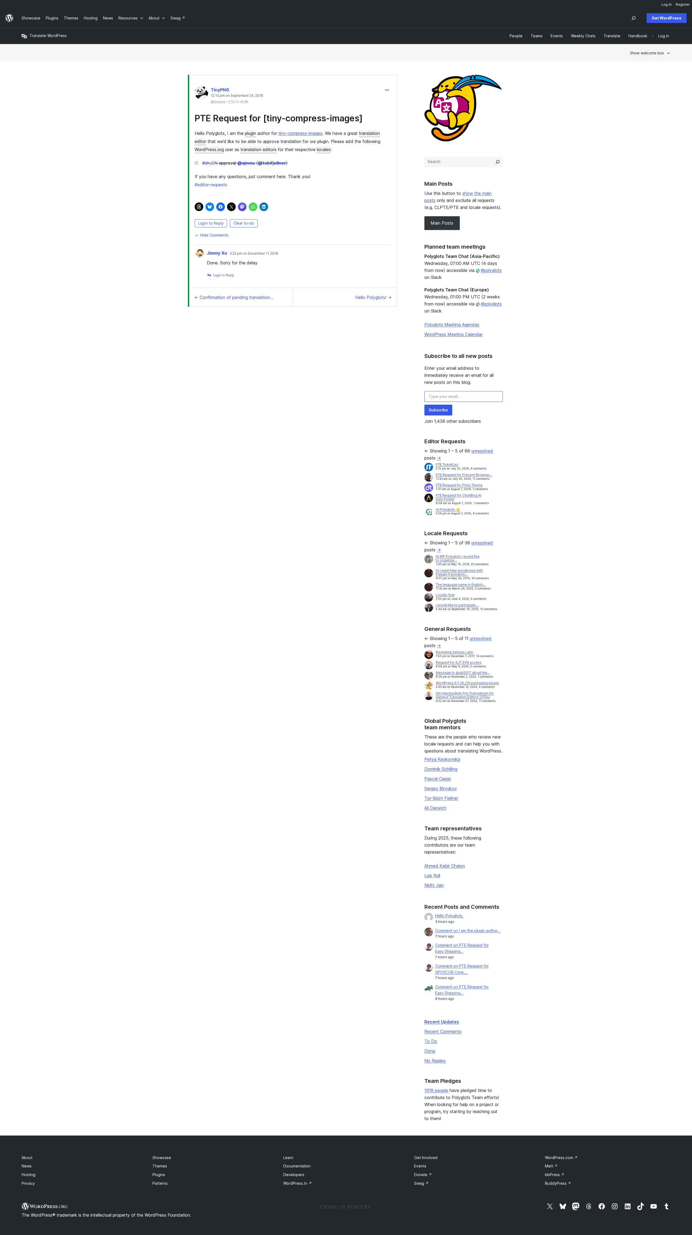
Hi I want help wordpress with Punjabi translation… (459, 572)
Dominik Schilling (440, 769)
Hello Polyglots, (449, 915)
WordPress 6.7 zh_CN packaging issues (467, 683)
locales (324, 149)
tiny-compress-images (300, 133)
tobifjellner (272, 163)
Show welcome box (647, 53)
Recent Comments (442, 1031)
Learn (288, 1157)
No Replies (435, 1060)
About (27, 1157)
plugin (250, 133)
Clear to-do (243, 223)
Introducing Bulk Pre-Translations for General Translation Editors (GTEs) (465, 695)
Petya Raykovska (442, 759)
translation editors (259, 149)
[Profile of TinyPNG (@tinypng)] (201, 94)
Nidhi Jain (434, 885)
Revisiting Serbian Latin (454, 652)
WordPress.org (209, 149)
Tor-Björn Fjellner (441, 798)
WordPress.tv (297, 1183)
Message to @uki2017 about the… (463, 673)
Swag (421, 1183)
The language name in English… (460, 584)
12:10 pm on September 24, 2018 (237, 96)
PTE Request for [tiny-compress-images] (279, 118)
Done (429, 1051)
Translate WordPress (48, 35)
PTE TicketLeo (447, 464)
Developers (293, 1174)
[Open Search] (633, 18)
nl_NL (244, 102)
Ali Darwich (435, 808)
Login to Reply (211, 223)
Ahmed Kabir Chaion (444, 865)
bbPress (554, 1174)
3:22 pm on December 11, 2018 (254, 253)
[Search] (498, 162)
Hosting (28, 1174)
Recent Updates (441, 1021)
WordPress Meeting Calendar (453, 334)
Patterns (160, 1183)
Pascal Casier (437, 778)
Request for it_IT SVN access (458, 662)
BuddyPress (558, 1183)
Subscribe (438, 410)
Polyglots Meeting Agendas (451, 324)
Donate (423, 1174)
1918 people (436, 1090)
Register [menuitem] (683, 4)
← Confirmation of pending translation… (233, 297)
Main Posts (442, 223)
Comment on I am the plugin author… (467, 930)
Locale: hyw (445, 595)
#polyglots (491, 270)
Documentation (297, 1166)
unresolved (482, 451)
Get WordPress (666, 18)
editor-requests (211, 184)
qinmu (246, 163)
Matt (551, 1166)
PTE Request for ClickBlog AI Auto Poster (458, 497)
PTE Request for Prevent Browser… (464, 475)
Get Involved (425, 1157)
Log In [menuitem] (666, 4)
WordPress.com (561, 1157)
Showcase (161, 1157)
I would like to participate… (457, 605)
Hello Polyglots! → (373, 297)
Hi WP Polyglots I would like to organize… (458, 558)
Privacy (28, 1183)
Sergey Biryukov (440, 788)
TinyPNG (220, 89)
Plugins (158, 1174)
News (27, 1166)
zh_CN (210, 163)
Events (420, 1166)
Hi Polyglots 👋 (448, 509)
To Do (430, 1041)
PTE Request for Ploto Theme (459, 485)
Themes (159, 1166)
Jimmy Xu (217, 253)
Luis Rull (432, 875)
